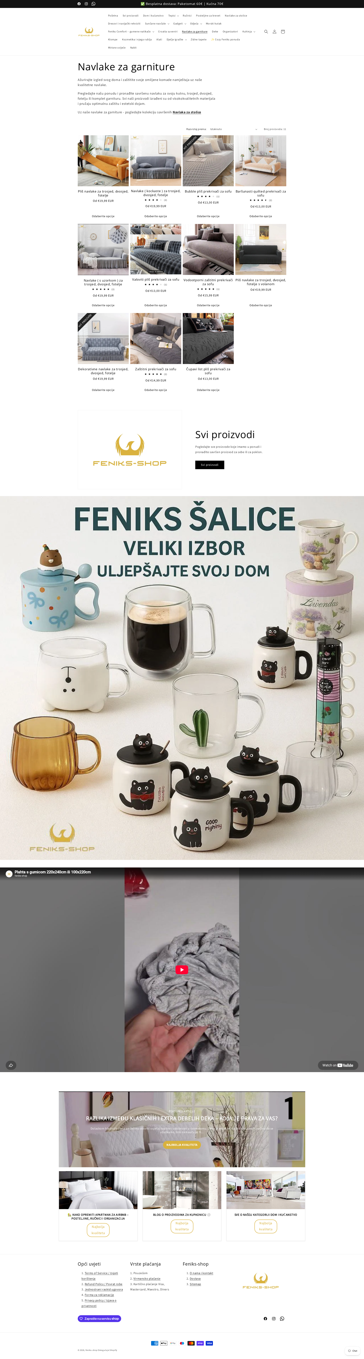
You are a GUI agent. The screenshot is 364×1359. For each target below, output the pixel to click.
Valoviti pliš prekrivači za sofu (155, 280)
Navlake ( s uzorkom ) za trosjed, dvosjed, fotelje (103, 283)
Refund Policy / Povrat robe (103, 1284)
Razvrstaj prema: (196, 129)
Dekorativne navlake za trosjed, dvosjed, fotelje (103, 371)
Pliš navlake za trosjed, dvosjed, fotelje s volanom (260, 282)
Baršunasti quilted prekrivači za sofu (261, 193)
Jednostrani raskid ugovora (104, 1289)
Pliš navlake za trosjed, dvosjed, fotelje (103, 193)
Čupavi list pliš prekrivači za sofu (208, 371)
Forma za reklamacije (99, 1295)
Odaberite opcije (103, 216)
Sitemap (195, 1284)
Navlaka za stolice (187, 112)
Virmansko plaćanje (147, 1279)
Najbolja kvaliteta (182, 1145)
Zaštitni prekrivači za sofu (155, 369)
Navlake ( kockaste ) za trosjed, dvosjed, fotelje (156, 193)
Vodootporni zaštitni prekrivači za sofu (208, 282)
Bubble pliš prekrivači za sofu (208, 191)
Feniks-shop (91, 1350)
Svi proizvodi (210, 465)
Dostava (195, 1279)
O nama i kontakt (201, 1273)
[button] (173, 16)
